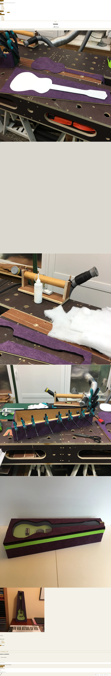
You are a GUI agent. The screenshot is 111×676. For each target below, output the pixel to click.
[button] (55, 634)
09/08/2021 (57, 26)
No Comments (57, 27)
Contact (3, 8)
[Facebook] (2, 665)
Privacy (3, 7)
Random (3, 9)
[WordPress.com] (1, 665)
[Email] (4, 665)
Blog (2, 5)
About (3, 6)
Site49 (1, 1)
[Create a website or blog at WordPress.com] (0, 670)
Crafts (55, 21)
